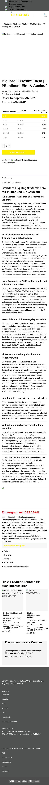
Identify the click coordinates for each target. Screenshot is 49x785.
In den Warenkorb (17, 152)
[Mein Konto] (40, 15)
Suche (36, 15)
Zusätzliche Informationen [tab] (11, 182)
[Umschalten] (44, 545)
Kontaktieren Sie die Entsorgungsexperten (26, 539)
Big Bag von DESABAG (14, 476)
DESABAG (22, 365)
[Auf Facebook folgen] (3, 742)
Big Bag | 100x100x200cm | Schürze (33, 615)
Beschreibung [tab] (7, 178)
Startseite (8, 24)
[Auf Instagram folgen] (6, 742)
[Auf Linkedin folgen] (9, 742)
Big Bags (17, 24)
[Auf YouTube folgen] (11, 742)
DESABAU (6, 541)
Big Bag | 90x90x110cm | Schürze (12, 614)
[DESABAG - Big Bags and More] (20, 15)
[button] (3, 15)
